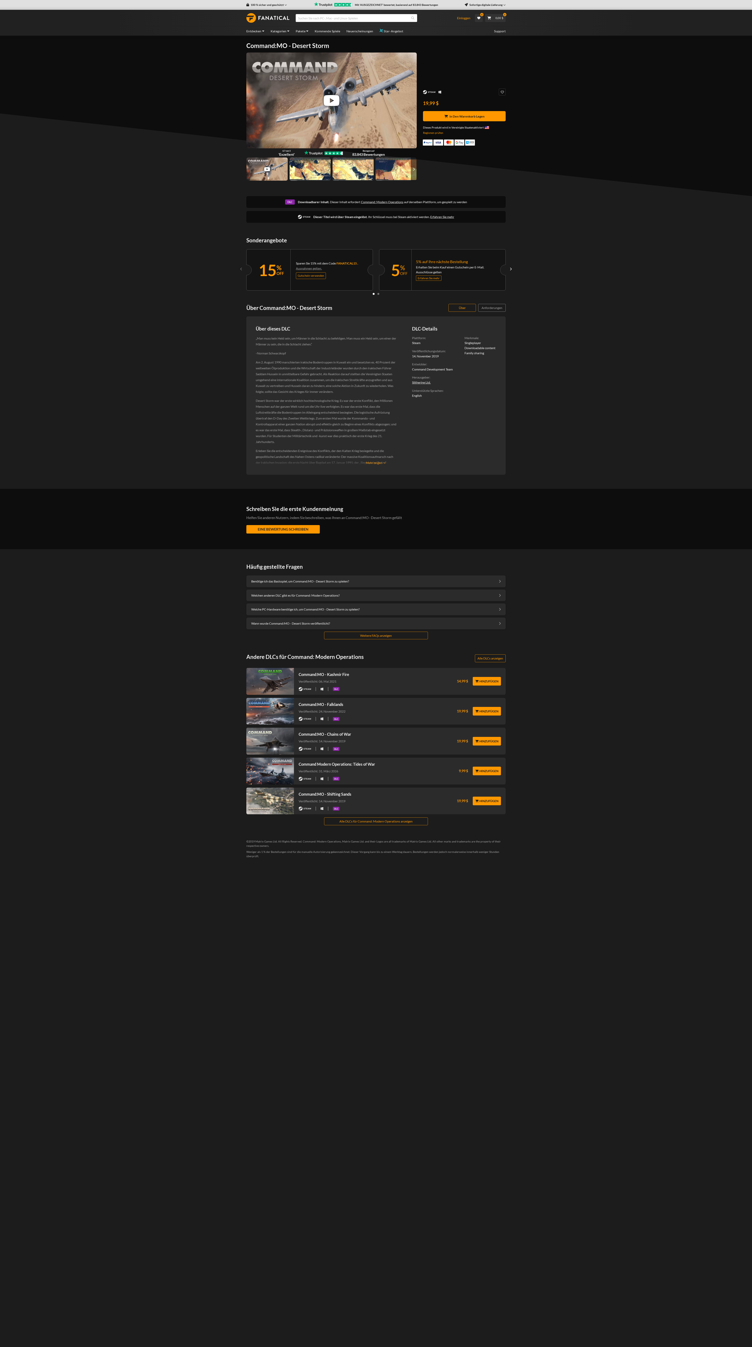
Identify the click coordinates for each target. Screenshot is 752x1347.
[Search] (413, 18)
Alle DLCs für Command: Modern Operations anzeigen (376, 821)
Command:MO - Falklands (321, 704)
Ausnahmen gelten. (309, 268)
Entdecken (253, 31)
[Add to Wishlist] (502, 92)
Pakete (301, 31)
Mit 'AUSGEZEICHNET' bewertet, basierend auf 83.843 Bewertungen (396, 4)
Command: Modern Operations (382, 202)
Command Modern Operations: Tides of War (337, 764)
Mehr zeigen (374, 463)
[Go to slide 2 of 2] (378, 294)
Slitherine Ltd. (421, 382)
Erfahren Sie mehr (442, 217)
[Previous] (241, 269)
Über (462, 308)
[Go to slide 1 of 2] (373, 294)
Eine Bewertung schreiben (283, 529)
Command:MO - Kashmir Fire (324, 674)
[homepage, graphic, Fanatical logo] (267, 18)
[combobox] (374, 18)
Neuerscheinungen (359, 31)
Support (500, 31)
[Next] (511, 269)
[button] (266, 5)
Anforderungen (492, 308)
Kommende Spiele (327, 31)
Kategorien (279, 31)
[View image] (267, 169)
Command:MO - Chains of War (325, 734)
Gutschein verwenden (311, 275)
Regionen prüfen (433, 132)
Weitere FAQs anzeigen (376, 635)
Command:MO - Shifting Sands (325, 794)
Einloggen (463, 18)
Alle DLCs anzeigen (490, 658)
